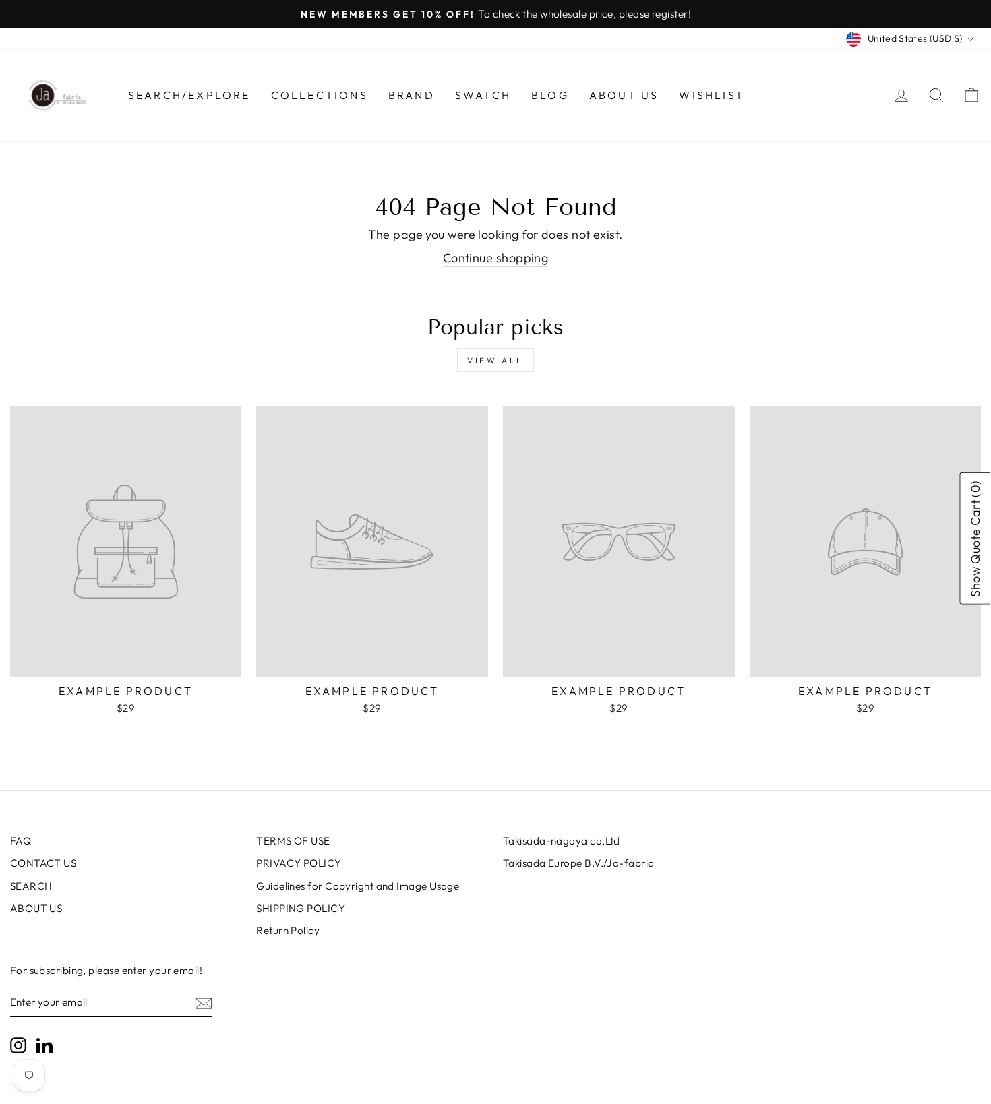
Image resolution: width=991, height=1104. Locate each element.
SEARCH (31, 886)
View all (495, 360)
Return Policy (288, 930)
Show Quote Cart (976, 538)
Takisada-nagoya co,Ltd (561, 840)
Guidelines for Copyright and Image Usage (357, 886)
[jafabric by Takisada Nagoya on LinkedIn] (44, 1045)
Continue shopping (496, 258)
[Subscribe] (203, 1002)
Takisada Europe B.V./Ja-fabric (578, 863)
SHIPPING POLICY (300, 908)
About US (624, 95)
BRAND (411, 95)
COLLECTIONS (319, 95)
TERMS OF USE (293, 840)
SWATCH (483, 95)
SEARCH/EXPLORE (189, 95)
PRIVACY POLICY (298, 863)
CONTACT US (43, 863)
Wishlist (711, 95)
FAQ (20, 840)
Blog (550, 95)
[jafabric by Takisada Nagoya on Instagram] (18, 1045)
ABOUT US (36, 908)
